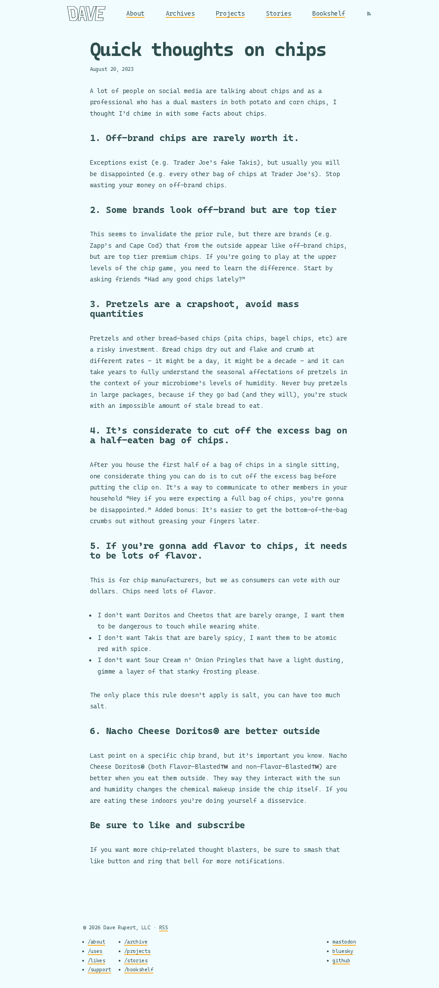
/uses (95, 951)
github (341, 960)
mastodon (344, 942)
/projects (137, 951)
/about (96, 942)
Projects (230, 13)
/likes (96, 960)
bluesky (342, 951)
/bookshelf (139, 969)
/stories (136, 960)
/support (99, 969)
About (135, 13)
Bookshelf (328, 13)
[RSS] (369, 13)
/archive (136, 942)
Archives (180, 13)
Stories (278, 13)
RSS (163, 927)
